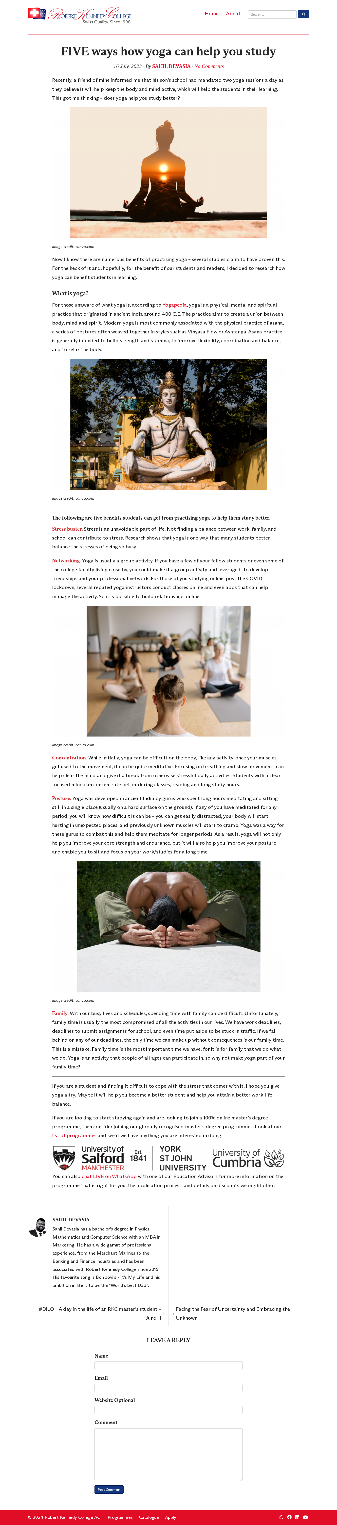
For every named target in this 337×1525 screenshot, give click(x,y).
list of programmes (74, 1135)
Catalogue (149, 1517)
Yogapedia (174, 305)
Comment (105, 1422)
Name (101, 1356)
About (233, 13)
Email (101, 1378)
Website (114, 1400)
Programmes (120, 1517)
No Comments (209, 66)
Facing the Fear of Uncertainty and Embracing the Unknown (231, 1313)
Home (212, 13)
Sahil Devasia (171, 66)
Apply (170, 1517)
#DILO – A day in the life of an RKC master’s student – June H (102, 1313)
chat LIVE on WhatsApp (109, 1176)
